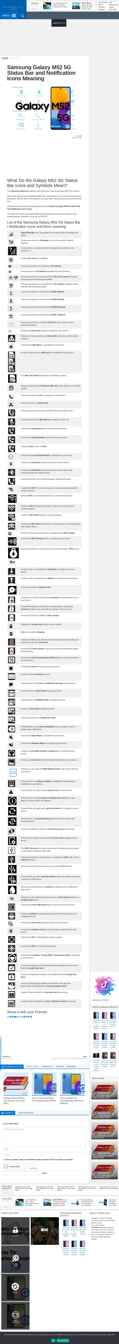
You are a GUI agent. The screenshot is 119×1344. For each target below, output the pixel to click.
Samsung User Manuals (102, 10)
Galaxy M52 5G (41, 216)
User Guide (112, 9)
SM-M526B (74, 1058)
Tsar (80, 136)
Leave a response (26, 1113)
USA (110, 2)
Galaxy (111, 7)
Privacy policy (63, 1340)
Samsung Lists (102, 7)
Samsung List (113, 5)
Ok (53, 1340)
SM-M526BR (83, 1058)
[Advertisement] (59, 37)
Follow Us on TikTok (100, 1000)
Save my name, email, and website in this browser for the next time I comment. (39, 1160)
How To (101, 5)
